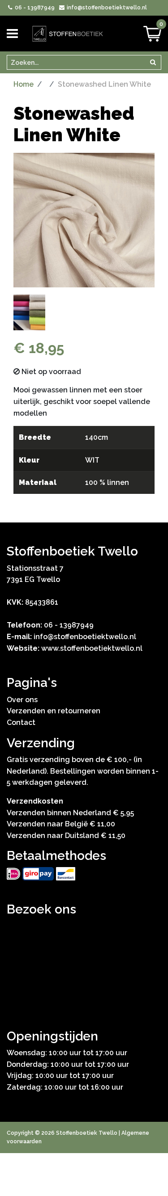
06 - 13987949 (34, 7)
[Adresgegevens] (84, 964)
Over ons (22, 699)
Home (23, 84)
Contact (21, 722)
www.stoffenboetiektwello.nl (91, 648)
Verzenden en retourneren (53, 711)
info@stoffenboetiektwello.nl (105, 7)
